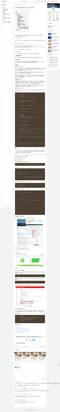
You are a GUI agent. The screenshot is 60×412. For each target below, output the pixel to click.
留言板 (45, 1)
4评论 (32, 9)
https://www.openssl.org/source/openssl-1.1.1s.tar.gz (28, 171)
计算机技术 (38, 1)
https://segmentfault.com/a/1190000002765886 (22, 330)
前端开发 (42, 1)
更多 (56, 1)
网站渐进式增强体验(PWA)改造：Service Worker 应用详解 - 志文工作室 (26, 396)
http (22, 4)
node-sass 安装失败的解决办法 (41, 346)
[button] (45, 357)
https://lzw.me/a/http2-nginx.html (32, 388)
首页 (34, 1)
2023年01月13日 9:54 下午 (20, 386)
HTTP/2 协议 (3, 6)
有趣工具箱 (52, 1)
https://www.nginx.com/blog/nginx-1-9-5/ (24, 247)
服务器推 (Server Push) (6, 13)
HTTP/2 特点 (3, 7)
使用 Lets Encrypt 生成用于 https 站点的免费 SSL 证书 (22, 346)
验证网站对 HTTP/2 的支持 (6, 18)
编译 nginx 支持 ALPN (6, 17)
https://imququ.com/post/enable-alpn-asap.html (22, 331)
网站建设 (20, 4)
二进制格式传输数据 (5, 9)
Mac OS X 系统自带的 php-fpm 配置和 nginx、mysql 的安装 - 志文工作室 (27, 385)
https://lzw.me (25, 144)
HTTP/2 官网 (17, 49)
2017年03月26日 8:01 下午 (20, 397)
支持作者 (48, 1)
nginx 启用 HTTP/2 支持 (6, 14)
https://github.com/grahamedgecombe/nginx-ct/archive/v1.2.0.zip (37, 184)
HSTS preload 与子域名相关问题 (8, 21)
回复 (25, 386)
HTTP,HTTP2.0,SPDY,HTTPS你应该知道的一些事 (22, 329)
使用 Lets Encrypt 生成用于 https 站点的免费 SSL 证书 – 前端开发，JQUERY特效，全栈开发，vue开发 (31, 390)
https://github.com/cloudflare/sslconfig (31, 169)
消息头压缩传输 (5, 10)
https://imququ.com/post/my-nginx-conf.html (21, 332)
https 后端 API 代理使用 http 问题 (8, 22)
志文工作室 (26, 336)
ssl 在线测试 (16, 250)
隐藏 (16, 13)
